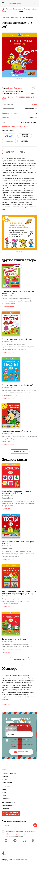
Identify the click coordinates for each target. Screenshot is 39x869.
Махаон (34, 9)
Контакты (5, 799)
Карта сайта (6, 808)
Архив (4, 792)
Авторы (4, 779)
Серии (4, 789)
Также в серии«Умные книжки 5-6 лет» (18, 98)
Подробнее (6, 306)
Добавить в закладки (10, 152)
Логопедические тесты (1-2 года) (17, 339)
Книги (21, 11)
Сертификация (7, 805)
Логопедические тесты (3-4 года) (17, 385)
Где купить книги (8, 802)
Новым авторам (7, 783)
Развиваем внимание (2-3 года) (16, 431)
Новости (5, 776)
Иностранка (17, 9)
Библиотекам (7, 786)
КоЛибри (27, 9)
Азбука (8, 9)
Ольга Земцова (15, 88)
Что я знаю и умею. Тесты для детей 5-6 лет (18, 543)
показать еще (19, 451)
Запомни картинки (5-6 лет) (15, 639)
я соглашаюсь (29, 832)
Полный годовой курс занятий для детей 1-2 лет (18, 292)
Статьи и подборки (9, 773)
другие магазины (24, 141)
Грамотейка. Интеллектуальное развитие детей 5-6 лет (16, 492)
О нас (4, 795)
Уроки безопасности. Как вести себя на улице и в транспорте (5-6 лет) (19, 593)
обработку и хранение (14, 834)
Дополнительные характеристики (15, 127)
